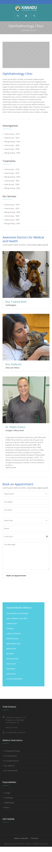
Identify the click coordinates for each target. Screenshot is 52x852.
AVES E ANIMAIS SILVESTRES (16, 618)
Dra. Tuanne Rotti (16, 301)
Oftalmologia (9, 802)
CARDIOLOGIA (11, 623)
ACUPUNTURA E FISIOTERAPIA (17, 613)
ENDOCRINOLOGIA (13, 643)
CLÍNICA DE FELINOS (13, 633)
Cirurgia (7, 793)
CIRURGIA (10, 628)
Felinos (7, 807)
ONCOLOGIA (11, 664)
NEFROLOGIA (11, 649)
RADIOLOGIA (11, 674)
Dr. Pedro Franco (15, 427)
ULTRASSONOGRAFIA (14, 679)
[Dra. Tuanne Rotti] (26, 274)
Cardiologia (8, 798)
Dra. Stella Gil (13, 364)
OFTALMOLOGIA (12, 659)
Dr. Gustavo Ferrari (11, 761)
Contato (34, 838)
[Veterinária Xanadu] (26, 8)
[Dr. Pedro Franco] (26, 399)
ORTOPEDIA (10, 669)
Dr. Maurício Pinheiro (12, 751)
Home (18, 30)
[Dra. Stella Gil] (26, 337)
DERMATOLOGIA (12, 638)
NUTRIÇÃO (10, 654)
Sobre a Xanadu (21, 838)
